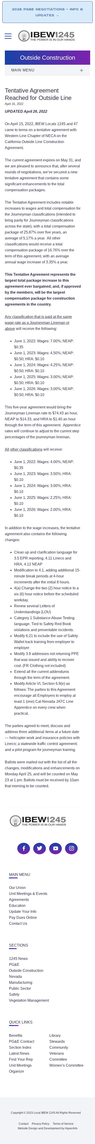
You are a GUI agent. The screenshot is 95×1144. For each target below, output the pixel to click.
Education (17, 906)
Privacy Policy (40, 1123)
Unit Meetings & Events (28, 894)
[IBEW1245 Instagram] (70, 848)
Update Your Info (22, 912)
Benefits (15, 1035)
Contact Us (18, 923)
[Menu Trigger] (7, 36)
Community (58, 1047)
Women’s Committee (66, 1065)
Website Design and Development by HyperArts (47, 1128)
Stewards (57, 1041)
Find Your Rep (21, 1059)
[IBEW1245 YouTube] (55, 848)
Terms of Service (63, 1123)
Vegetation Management (29, 1000)
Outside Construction (26, 971)
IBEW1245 (54, 37)
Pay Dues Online (23, 917)
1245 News (18, 959)
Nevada (15, 976)
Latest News (19, 1053)
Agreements (19, 900)
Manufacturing (20, 982)
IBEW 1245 (47, 823)
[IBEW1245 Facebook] (23, 848)
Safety (14, 994)
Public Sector (20, 988)
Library (55, 1035)
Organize (16, 1071)
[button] (47, 70)
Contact (23, 1123)
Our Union (17, 888)
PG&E (14, 965)
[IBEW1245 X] (39, 848)
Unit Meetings (20, 1065)
